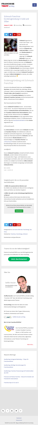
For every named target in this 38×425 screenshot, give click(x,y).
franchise (13, 234)
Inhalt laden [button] (19, 211)
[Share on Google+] (15, 34)
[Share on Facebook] (10, 34)
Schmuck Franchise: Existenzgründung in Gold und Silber (16, 19)
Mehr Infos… (30, 344)
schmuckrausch (8, 141)
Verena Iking (18, 25)
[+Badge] (13, 397)
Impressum (19, 418)
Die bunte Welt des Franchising (21, 229)
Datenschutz (19, 420)
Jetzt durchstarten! (19, 259)
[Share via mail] (19, 34)
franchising (19, 234)
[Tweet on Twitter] (6, 34)
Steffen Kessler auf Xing (18, 317)
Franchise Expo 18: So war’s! (11, 382)
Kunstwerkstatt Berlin (19, 120)
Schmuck (25, 234)
